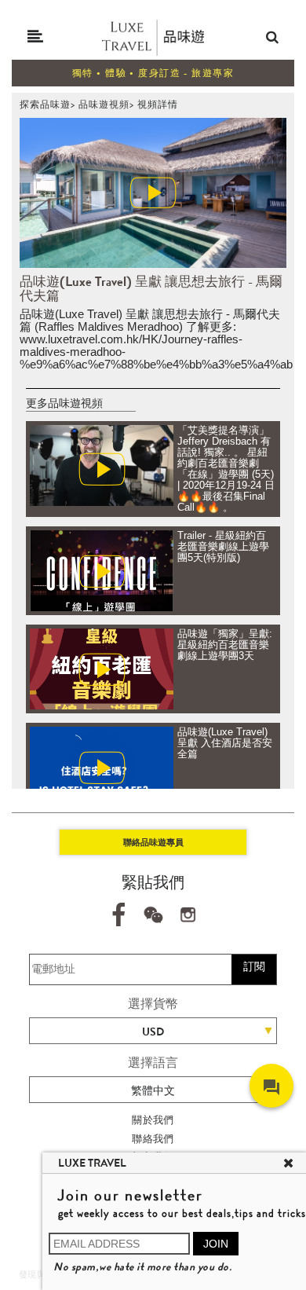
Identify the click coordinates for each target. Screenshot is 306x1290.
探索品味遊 (45, 104)
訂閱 (254, 966)
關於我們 (153, 1119)
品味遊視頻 (103, 104)
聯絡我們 (153, 1138)
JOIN (215, 1243)
